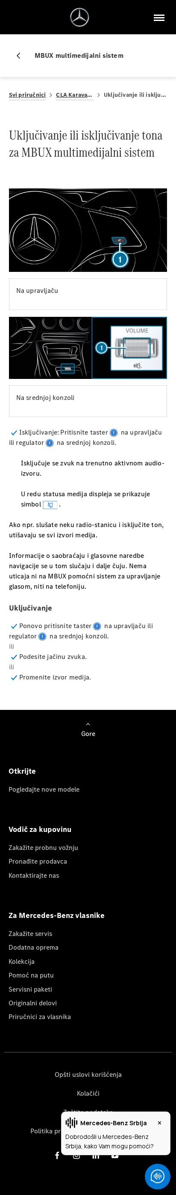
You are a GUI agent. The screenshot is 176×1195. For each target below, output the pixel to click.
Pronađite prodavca (38, 861)
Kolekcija (22, 961)
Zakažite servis (30, 933)
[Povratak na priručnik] (22, 56)
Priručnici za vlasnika (40, 1016)
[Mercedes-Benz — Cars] (79, 17)
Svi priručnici (27, 95)
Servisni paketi (30, 989)
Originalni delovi (33, 1002)
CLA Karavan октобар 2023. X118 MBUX (75, 95)
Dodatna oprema (34, 947)
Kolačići (88, 1093)
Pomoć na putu (31, 975)
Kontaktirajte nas (34, 875)
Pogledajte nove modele (44, 789)
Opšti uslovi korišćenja (88, 1074)
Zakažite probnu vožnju (43, 847)
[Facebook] (57, 1155)
